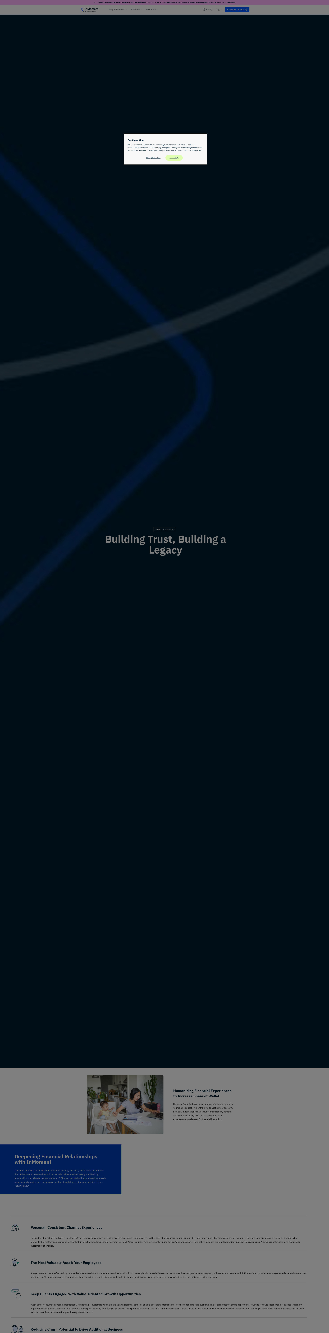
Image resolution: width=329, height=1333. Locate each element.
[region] (165, 149)
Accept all (174, 158)
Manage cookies (153, 157)
